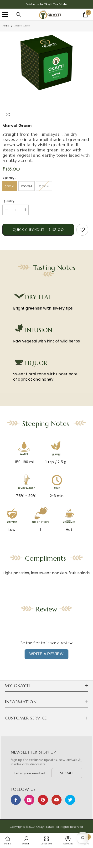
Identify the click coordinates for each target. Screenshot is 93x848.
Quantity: (8, 201)
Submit (66, 773)
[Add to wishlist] (82, 230)
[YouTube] (57, 800)
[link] (26, 840)
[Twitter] (70, 800)
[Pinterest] (43, 800)
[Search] (19, 14)
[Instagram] (29, 800)
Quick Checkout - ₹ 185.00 (38, 230)
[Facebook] (16, 800)
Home (5, 25)
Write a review (46, 654)
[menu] (5, 14)
